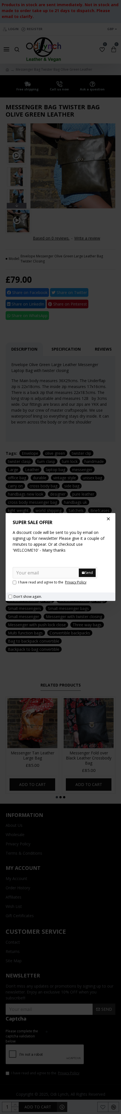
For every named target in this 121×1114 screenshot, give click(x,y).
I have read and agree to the (52, 582)
